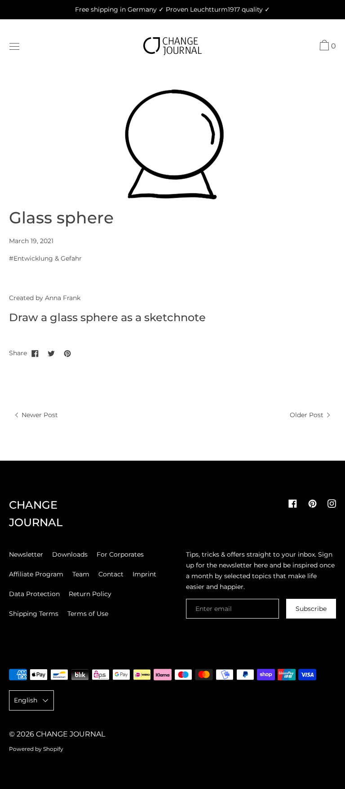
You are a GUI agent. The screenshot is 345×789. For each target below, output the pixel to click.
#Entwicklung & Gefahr (45, 258)
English (25, 700)
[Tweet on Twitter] (51, 353)
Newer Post (39, 415)
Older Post (307, 415)
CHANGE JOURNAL (70, 734)
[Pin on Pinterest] (67, 353)
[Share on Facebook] (35, 353)
